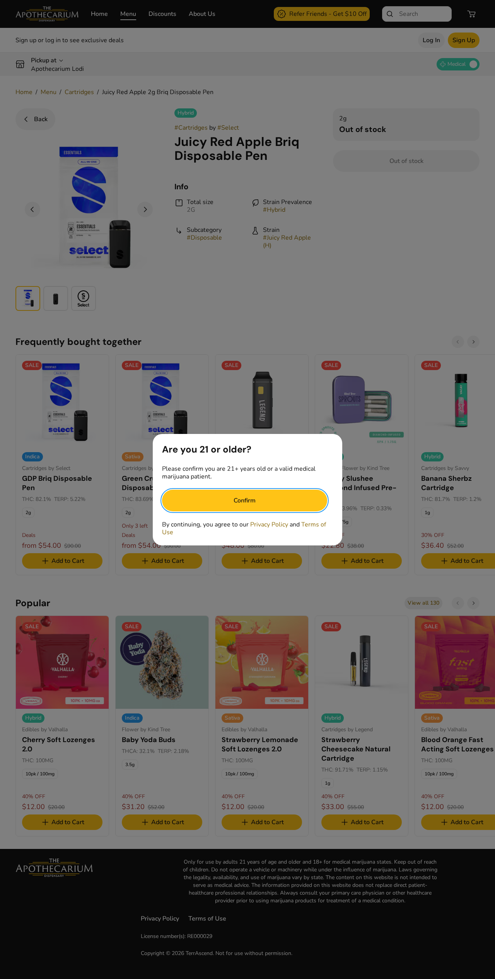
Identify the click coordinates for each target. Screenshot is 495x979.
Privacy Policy (269, 524)
